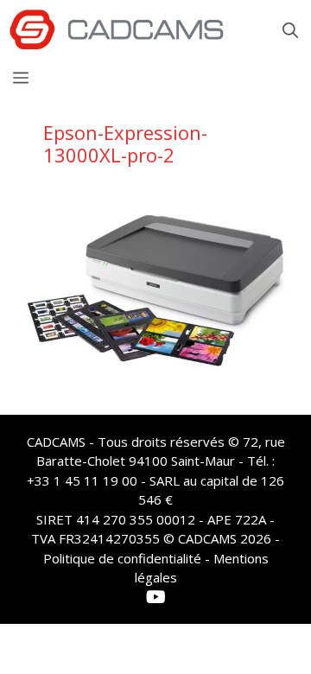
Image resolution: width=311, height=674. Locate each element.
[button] (290, 30)
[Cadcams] (117, 30)
